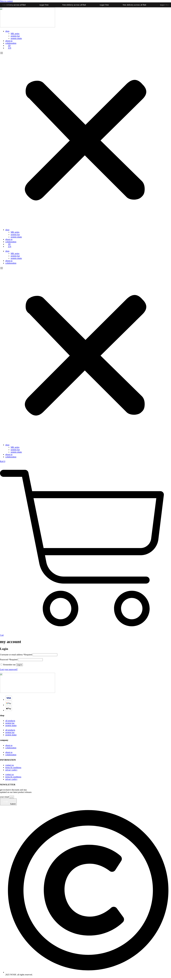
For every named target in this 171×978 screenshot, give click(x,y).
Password (9, 659)
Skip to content (6, 1)
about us (8, 41)
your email (4, 797)
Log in (19, 665)
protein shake (16, 38)
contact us (9, 765)
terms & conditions (13, 767)
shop (7, 31)
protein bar (15, 36)
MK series (15, 33)
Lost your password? (9, 669)
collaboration (10, 43)
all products (10, 721)
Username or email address (16, 654)
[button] (85, 138)
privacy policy (11, 770)
